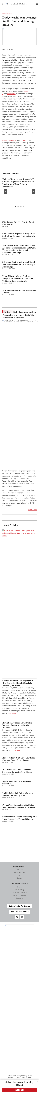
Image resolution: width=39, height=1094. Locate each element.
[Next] (33, 191)
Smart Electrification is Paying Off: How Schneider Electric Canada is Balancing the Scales (17, 683)
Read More (32, 510)
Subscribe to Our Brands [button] (19, 906)
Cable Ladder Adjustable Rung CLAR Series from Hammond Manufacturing (19, 234)
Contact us (19, 898)
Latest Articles (10, 525)
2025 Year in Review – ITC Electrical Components (18, 223)
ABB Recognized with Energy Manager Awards (19, 291)
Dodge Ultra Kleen (9, 140)
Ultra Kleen (11, 94)
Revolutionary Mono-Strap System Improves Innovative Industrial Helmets (17, 725)
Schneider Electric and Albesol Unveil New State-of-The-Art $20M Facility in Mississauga (19, 264)
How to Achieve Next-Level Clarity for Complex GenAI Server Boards (18, 759)
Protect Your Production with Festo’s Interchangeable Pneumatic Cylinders (19, 806)
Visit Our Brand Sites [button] (19, 912)
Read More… (13, 713)
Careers (19, 878)
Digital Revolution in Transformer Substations (17, 782)
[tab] (15, 206)
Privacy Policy (19, 890)
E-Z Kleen (23, 140)
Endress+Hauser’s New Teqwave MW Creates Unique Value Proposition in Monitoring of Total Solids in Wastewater (18, 183)
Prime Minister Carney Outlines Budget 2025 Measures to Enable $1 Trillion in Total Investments (17, 278)
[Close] (37, 1081)
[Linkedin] (22, 917)
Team (19, 875)
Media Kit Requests (19, 895)
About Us (19, 869)
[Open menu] (36, 4)
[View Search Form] (2, 4)
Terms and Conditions (19, 892)
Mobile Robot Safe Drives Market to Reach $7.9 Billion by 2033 (17, 794)
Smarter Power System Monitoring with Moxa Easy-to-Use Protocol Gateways (19, 817)
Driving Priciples (19, 872)
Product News (7, 14)
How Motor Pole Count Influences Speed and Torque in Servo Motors (17, 770)
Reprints (19, 887)
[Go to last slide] (5, 191)
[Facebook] (17, 917)
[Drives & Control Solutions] (19, 4)
